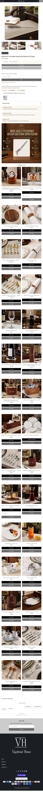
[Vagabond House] (21, 1)
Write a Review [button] (37, 706)
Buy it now (11, 197)
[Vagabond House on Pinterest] (22, 771)
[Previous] (2, 23)
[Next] (40, 23)
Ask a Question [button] (28, 706)
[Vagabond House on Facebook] (18, 771)
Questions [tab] (10, 708)
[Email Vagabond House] (16, 771)
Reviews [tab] (3, 708)
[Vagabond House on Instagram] (20, 771)
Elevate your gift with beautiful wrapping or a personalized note (14, 93)
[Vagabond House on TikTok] (24, 771)
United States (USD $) (20, 778)
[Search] (38, 1)
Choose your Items (31, 439)
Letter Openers (12, 90)
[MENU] (0, 1)
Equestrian (23, 90)
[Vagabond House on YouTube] (26, 771)
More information (6, 103)
